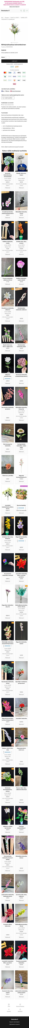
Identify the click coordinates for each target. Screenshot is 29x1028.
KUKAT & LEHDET (15, 17)
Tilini (9, 1006)
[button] (14, 7)
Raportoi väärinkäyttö (15, 1022)
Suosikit (9, 1011)
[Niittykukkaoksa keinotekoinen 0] (14, 32)
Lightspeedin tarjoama (14, 1024)
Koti (2, 17)
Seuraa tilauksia (20, 1006)
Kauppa (7, 17)
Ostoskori (20, 1011)
